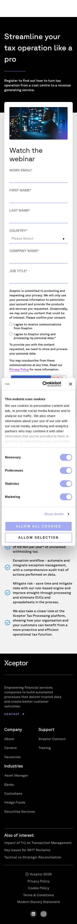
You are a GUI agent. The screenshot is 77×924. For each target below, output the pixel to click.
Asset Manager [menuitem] (16, 775)
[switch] (66, 470)
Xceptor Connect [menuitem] (52, 739)
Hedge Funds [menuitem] (14, 802)
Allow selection (38, 537)
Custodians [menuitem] (13, 793)
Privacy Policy (19, 369)
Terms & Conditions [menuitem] (38, 895)
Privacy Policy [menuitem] (38, 881)
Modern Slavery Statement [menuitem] (38, 902)
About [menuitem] (9, 739)
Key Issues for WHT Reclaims (27, 850)
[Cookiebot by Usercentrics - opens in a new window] (45, 384)
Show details (54, 514)
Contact (12, 714)
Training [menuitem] (44, 748)
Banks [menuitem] (9, 784)
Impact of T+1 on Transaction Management (38, 843)
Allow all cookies (38, 526)
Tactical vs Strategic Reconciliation (32, 857)
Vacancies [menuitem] (12, 757)
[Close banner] (70, 384)
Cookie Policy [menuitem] (38, 888)
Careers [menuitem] (10, 748)
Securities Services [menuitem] (19, 811)
